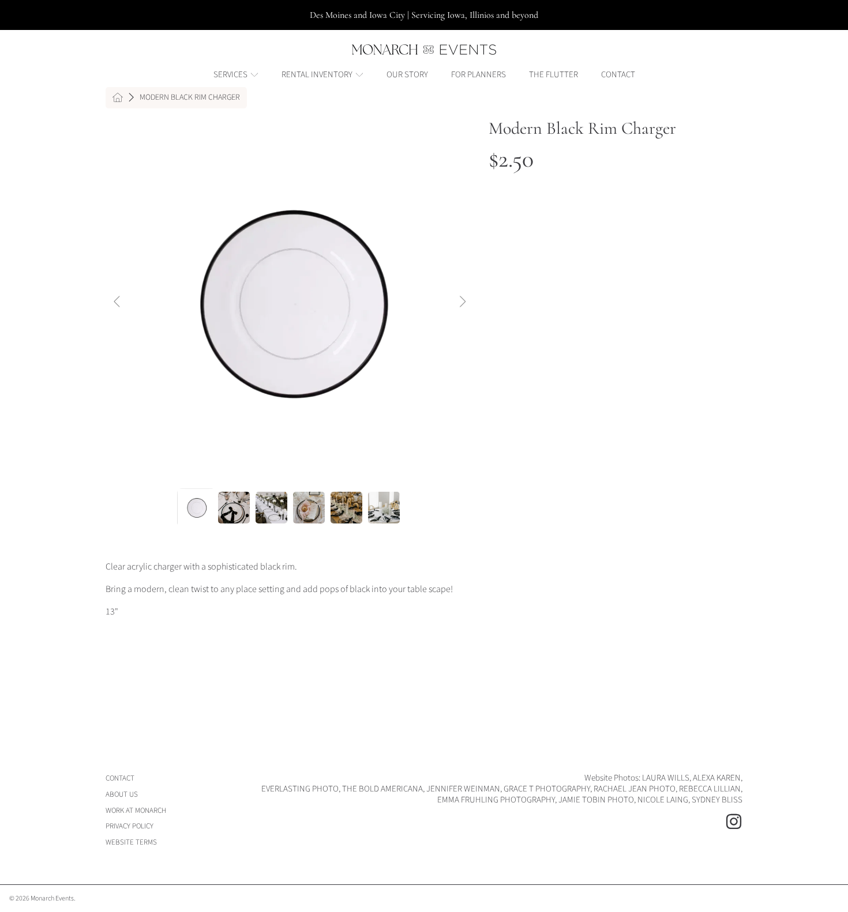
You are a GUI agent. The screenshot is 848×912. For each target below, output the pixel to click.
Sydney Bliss (717, 800)
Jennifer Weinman (463, 789)
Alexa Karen (717, 778)
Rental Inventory (318, 75)
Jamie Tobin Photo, (597, 800)
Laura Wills (665, 778)
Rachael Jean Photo (635, 789)
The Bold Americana (382, 789)
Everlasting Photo (300, 789)
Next (462, 302)
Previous (118, 302)
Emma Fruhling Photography (496, 800)
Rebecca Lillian (710, 789)
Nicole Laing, (664, 800)
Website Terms (131, 842)
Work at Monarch (136, 810)
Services (231, 75)
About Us (122, 794)
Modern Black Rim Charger (190, 98)
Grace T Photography (547, 789)
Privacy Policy (129, 826)
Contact (120, 778)
